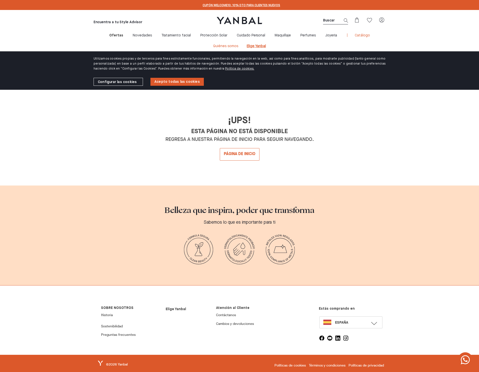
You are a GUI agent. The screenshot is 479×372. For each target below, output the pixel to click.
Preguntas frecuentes (118, 334)
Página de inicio (239, 154)
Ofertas (116, 35)
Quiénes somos (225, 46)
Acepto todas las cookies (177, 82)
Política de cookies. (239, 68)
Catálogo (362, 35)
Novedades (142, 35)
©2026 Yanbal (117, 364)
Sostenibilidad (112, 326)
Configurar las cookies (117, 82)
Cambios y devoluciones (235, 323)
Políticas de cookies (290, 365)
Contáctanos (226, 315)
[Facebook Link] (322, 338)
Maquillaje (283, 35)
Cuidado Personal (251, 35)
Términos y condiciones (327, 365)
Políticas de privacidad (366, 365)
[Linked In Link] (338, 338)
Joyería (331, 35)
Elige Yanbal (256, 46)
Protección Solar (213, 35)
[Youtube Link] (330, 338)
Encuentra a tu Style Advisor (118, 22)
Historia (107, 315)
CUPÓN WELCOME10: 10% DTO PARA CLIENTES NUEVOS (241, 5)
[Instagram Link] (346, 338)
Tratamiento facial (176, 35)
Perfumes (308, 35)
